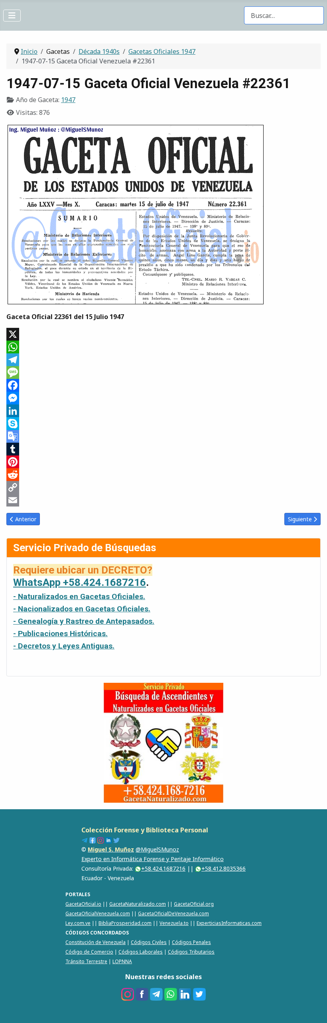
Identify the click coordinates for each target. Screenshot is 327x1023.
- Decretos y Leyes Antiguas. (63, 645)
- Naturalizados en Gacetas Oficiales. (79, 596)
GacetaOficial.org (194, 904)
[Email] (163, 500)
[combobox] (284, 15)
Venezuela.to (174, 923)
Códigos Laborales (140, 951)
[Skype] (163, 423)
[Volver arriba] (313, 1008)
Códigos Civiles (149, 942)
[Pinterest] (163, 461)
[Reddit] (163, 474)
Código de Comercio (89, 951)
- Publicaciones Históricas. (60, 633)
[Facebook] (163, 385)
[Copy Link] (163, 487)
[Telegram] (163, 359)
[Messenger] (163, 398)
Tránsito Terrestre (86, 961)
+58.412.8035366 (223, 868)
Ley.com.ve (78, 923)
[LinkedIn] (163, 410)
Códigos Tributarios (191, 951)
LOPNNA (122, 961)
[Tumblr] (163, 449)
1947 (68, 99)
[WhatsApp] (163, 347)
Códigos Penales (191, 942)
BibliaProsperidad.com (125, 923)
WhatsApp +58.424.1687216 (79, 582)
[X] (163, 334)
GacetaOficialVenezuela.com (97, 913)
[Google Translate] (163, 436)
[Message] (163, 372)
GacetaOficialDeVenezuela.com (173, 913)
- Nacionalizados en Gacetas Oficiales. (81, 608)
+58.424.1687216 (163, 868)
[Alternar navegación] (12, 16)
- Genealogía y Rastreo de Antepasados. (83, 621)
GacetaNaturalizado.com (137, 904)
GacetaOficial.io (83, 904)
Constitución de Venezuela (95, 942)
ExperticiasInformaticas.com (229, 923)
